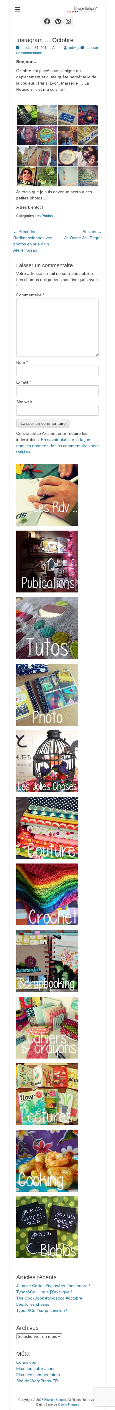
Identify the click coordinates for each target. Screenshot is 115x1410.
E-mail (23, 382)
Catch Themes (68, 1404)
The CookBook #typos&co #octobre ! (50, 1298)
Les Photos (44, 216)
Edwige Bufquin (55, 1399)
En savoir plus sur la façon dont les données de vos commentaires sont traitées (57, 445)
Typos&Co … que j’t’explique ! (44, 1292)
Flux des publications (35, 1368)
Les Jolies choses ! (34, 1304)
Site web (24, 401)
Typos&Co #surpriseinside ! (41, 1310)
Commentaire (30, 295)
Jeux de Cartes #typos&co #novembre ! (53, 1285)
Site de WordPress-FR (37, 1380)
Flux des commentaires (38, 1374)
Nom (22, 362)
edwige (75, 48)
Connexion (26, 1362)
